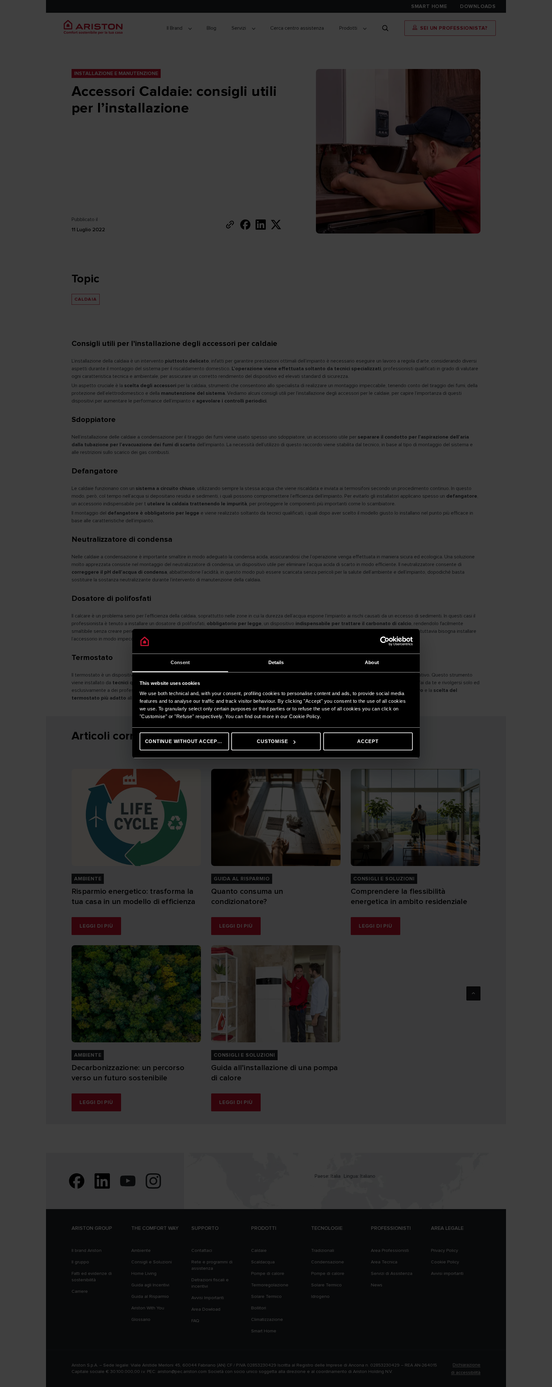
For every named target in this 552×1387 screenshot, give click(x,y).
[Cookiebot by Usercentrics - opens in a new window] (385, 641)
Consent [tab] (180, 662)
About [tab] (372, 662)
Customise (272, 741)
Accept (368, 741)
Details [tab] (276, 662)
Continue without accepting (187, 741)
